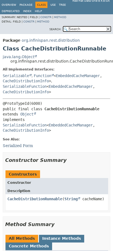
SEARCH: (55, 29)
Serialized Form (18, 145)
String (71, 199)
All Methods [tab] (22, 238)
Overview (9, 4)
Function (42, 76)
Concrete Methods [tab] (29, 246)
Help (38, 11)
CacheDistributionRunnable (34, 199)
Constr (46, 17)
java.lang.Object (18, 57)
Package (25, 4)
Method (60, 17)
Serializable (16, 76)
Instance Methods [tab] (61, 238)
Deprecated (11, 11)
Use (53, 4)
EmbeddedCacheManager (78, 76)
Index (27, 11)
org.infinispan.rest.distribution (51, 40)
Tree (62, 4)
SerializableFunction (25, 86)
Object (26, 114)
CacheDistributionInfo (26, 81)
